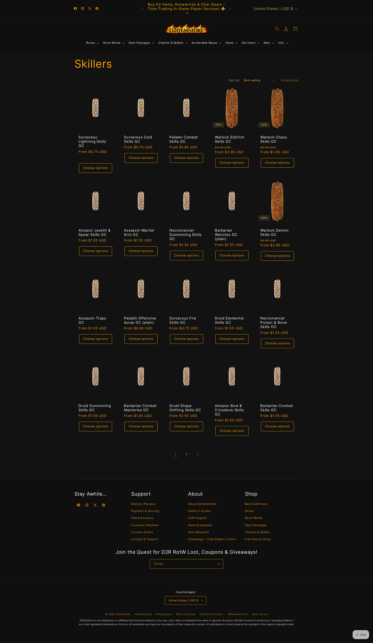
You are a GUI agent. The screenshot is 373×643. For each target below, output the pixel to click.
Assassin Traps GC (92, 320)
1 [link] (175, 454)
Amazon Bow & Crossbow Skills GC (229, 409)
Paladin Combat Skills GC (183, 139)
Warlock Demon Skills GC (274, 232)
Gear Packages (256, 525)
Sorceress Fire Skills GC (182, 320)
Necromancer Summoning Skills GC (185, 234)
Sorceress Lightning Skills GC (92, 141)
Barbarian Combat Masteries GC (140, 407)
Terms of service (185, 614)
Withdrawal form (238, 614)
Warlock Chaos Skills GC (273, 139)
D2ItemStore (123, 614)
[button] (92, 43)
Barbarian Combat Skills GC (276, 407)
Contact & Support (144, 539)
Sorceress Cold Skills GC (138, 139)
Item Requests (198, 532)
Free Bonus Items (258, 539)
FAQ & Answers (142, 518)
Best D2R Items (256, 504)
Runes (249, 511)
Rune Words (253, 518)
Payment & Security (145, 511)
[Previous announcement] (143, 8)
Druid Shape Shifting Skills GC (185, 407)
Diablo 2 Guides (199, 511)
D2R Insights (197, 518)
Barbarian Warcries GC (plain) (226, 234)
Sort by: (234, 80)
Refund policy (143, 614)
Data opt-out (260, 614)
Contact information (211, 614)
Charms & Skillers (257, 532)
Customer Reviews (145, 525)
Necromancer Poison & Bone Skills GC (273, 322)
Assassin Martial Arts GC (139, 232)
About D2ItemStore (202, 504)
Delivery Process (143, 504)
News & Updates (200, 525)
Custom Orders (142, 532)
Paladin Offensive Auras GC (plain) (140, 320)
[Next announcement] (230, 8)
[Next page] (197, 454)
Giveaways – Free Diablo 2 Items (212, 539)
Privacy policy (163, 614)
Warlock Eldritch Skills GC (229, 139)
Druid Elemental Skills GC (229, 320)
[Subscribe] (218, 564)
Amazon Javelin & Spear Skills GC (94, 232)
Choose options (95, 168)
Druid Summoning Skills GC (94, 407)
